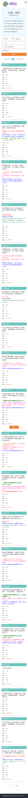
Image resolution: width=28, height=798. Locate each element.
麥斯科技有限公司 (21, 795)
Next (16, 785)
